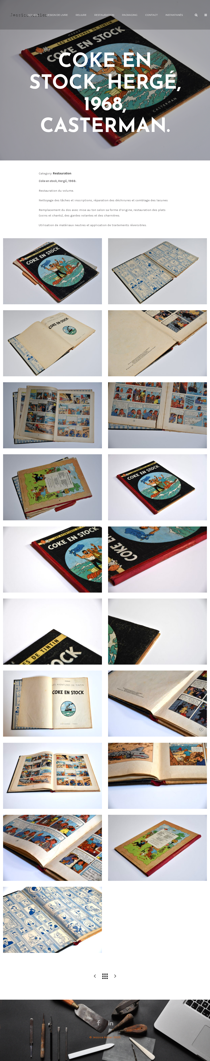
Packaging (129, 14)
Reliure (81, 14)
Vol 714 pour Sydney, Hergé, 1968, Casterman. (115, 976)
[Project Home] (105, 976)
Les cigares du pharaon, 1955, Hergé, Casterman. (94, 976)
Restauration (104, 14)
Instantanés (174, 14)
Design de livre (57, 14)
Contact (151, 14)
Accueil (32, 14)
